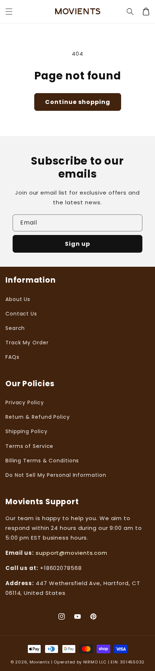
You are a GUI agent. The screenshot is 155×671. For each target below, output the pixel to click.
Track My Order (27, 342)
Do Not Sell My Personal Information (55, 475)
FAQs (12, 357)
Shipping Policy (26, 431)
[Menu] (9, 11)
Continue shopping (77, 102)
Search (15, 328)
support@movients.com (71, 553)
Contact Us (21, 313)
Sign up (77, 244)
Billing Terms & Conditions (42, 460)
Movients (40, 662)
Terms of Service (29, 446)
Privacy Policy (24, 402)
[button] (130, 11)
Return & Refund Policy (37, 417)
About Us (17, 299)
